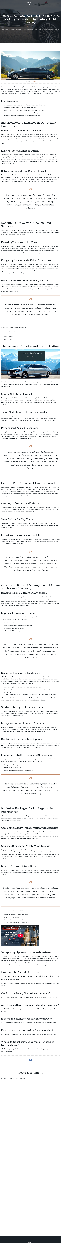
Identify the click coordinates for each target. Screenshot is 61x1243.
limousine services (10, 382)
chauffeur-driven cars (25, 679)
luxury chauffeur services (14, 273)
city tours (43, 491)
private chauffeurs (27, 181)
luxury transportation (10, 745)
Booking (34, 81)
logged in (11, 1078)
